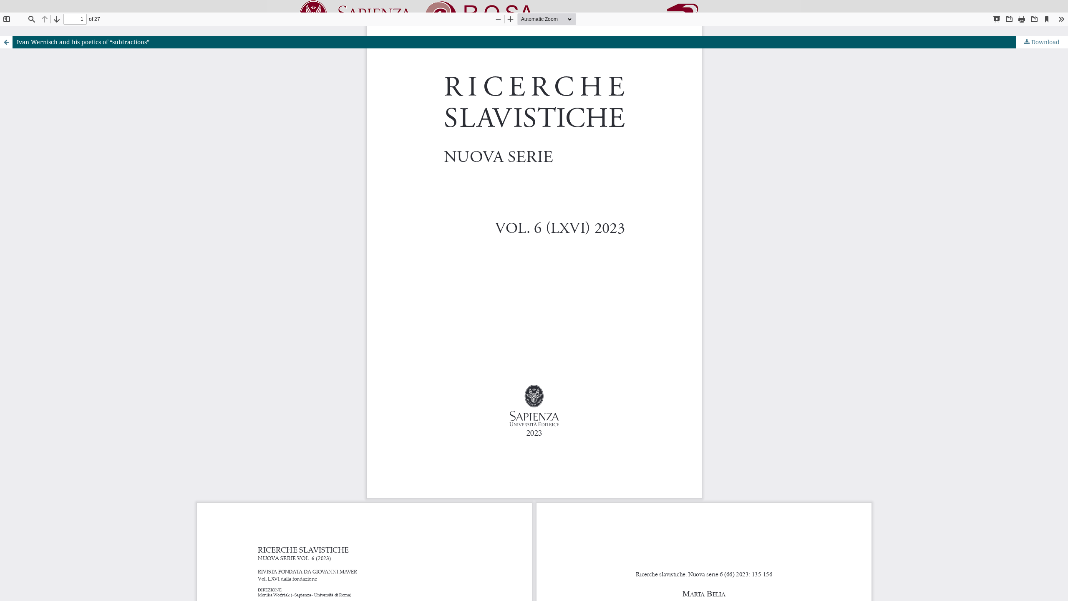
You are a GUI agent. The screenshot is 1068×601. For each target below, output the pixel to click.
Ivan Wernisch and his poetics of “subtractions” (83, 42)
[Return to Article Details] (6, 42)
